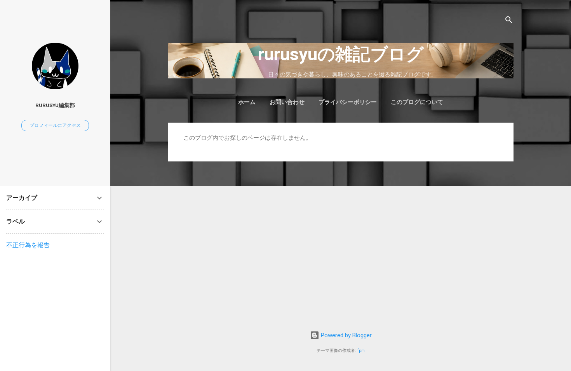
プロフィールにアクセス (55, 125)
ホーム (247, 102)
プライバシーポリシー (348, 102)
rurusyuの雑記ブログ (341, 54)
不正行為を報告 (28, 245)
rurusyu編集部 (55, 105)
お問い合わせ (287, 102)
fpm (361, 350)
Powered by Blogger (345, 335)
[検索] (509, 21)
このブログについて (417, 102)
